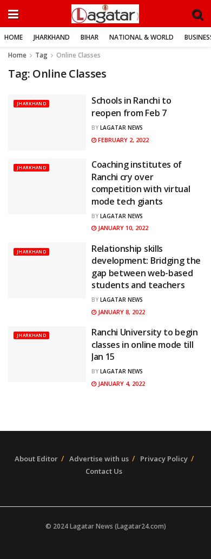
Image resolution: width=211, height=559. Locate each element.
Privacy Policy (164, 458)
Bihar (89, 37)
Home (13, 37)
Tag (41, 55)
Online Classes (78, 55)
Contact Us (103, 471)
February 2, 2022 (122, 140)
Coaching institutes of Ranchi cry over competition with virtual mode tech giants (140, 182)
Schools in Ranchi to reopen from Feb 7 (131, 106)
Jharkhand (52, 37)
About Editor (36, 458)
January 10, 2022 (122, 228)
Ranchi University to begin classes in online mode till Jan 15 (144, 344)
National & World (141, 37)
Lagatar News (121, 127)
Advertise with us (99, 458)
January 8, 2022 (120, 312)
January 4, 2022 (120, 383)
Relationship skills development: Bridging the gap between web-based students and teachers (146, 267)
